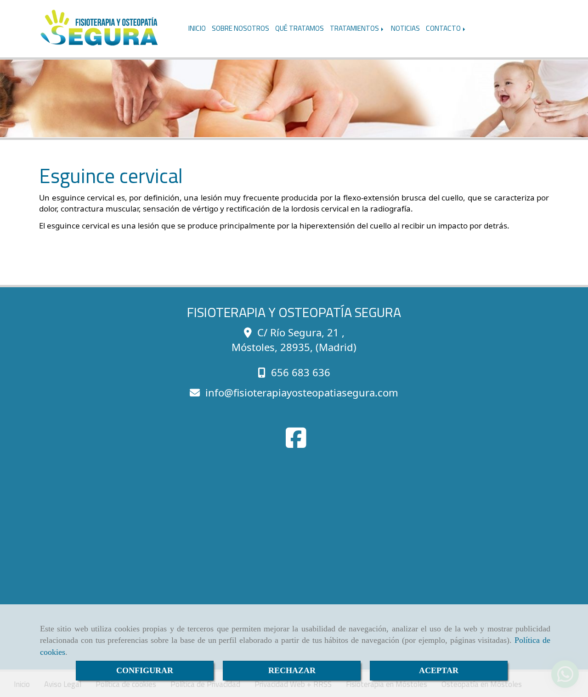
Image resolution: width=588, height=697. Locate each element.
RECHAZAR (292, 670)
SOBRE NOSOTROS (240, 28)
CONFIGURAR (144, 670)
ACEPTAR (438, 670)
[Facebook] (296, 443)
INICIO (197, 28)
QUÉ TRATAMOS (299, 28)
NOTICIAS (405, 28)
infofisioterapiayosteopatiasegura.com (301, 392)
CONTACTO (444, 28)
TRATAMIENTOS (355, 28)
